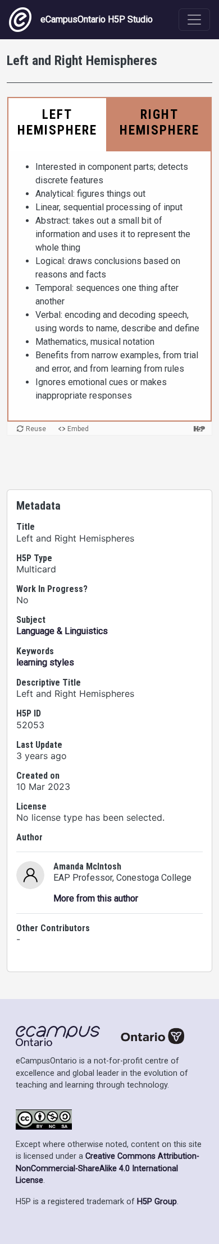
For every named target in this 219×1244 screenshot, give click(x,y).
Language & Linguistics (62, 631)
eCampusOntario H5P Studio (96, 19)
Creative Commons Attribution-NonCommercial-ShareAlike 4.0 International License (107, 1168)
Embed (78, 429)
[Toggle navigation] (194, 19)
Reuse (36, 429)
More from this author (95, 898)
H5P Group (157, 1201)
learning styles (45, 662)
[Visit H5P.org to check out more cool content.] (199, 428)
